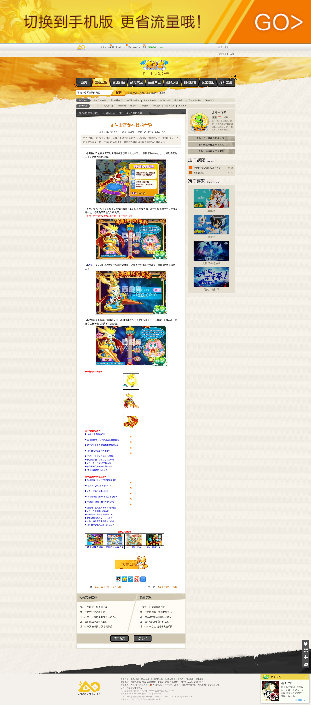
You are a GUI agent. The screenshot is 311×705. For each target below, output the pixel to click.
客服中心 (179, 679)
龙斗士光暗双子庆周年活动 (93, 607)
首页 (84, 82)
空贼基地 (122, 105)
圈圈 (214, 117)
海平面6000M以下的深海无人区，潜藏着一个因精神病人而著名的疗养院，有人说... (292, 691)
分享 (305, 657)
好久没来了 (199, 172)
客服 (226, 54)
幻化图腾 (151, 92)
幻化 (142, 92)
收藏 (232, 54)
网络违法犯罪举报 (134, 688)
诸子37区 (287, 683)
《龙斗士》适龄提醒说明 (152, 607)
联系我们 (135, 679)
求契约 (162, 92)
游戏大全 (143, 638)
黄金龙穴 (156, 105)
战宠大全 (136, 82)
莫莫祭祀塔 (109, 105)
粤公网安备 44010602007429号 (165, 685)
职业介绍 (119, 82)
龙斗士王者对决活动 (167, 587)
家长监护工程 (157, 679)
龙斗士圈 (226, 82)
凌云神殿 (144, 105)
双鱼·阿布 (209, 100)
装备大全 (154, 82)
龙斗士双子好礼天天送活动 (107, 587)
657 (219, 117)
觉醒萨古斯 (169, 105)
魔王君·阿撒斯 (133, 100)
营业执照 (125, 685)
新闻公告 (110, 113)
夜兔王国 (182, 105)
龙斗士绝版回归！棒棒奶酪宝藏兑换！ (157, 612)
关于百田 (124, 679)
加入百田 (145, 679)
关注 (305, 650)
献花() (129, 564)
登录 (220, 47)
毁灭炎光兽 (165, 100)
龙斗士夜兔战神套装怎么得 (93, 621)
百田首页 (119, 638)
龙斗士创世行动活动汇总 (92, 612)
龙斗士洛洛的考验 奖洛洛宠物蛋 (96, 626)
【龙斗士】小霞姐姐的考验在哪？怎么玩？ (98, 616)
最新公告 (101, 82)
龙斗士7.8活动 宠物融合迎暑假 (155, 616)
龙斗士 (155, 64)
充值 (221, 54)
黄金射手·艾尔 (116, 100)
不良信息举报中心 (188, 685)
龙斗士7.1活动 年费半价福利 (154, 621)
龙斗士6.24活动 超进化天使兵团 (156, 626)
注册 (226, 47)
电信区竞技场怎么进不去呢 (207, 167)
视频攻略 (172, 82)
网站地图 (190, 679)
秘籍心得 (190, 82)
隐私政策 (200, 679)
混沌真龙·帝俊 (100, 100)
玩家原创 (208, 82)
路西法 (133, 105)
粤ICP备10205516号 (139, 685)
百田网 (93, 47)
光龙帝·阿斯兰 (195, 100)
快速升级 (132, 92)
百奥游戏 (81, 47)
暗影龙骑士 (179, 100)
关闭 (306, 676)
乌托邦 (96, 105)
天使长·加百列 (150, 100)
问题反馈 (169, 679)
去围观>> (300, 700)
